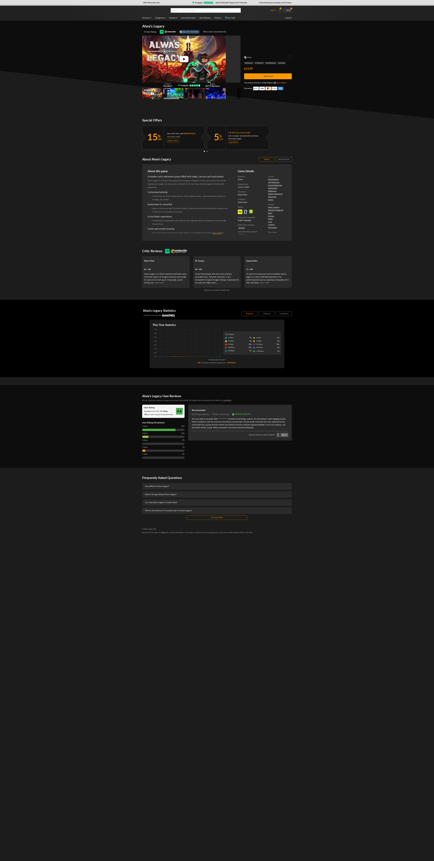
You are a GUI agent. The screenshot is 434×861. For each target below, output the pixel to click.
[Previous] (139, 137)
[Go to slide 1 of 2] (204, 151)
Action (270, 200)
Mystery (217, 18)
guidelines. (227, 400)
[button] (151, 3)
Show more (217, 234)
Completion (284, 314)
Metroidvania (249, 63)
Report (284, 435)
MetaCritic (225, 290)
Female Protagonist (275, 210)
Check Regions (282, 83)
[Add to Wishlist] (290, 57)
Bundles (172, 18)
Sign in (273, 10)
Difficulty (266, 314)
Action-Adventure (275, 194)
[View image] (152, 93)
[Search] (238, 10)
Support (288, 18)
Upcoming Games (188, 18)
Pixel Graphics (274, 207)
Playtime (249, 314)
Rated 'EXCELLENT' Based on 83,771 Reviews (231, 3)
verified (241, 228)
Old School (272, 228)
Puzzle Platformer (271, 63)
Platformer (272, 191)
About (266, 159)
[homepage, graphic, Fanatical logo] (154, 10)
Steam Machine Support (247, 232)
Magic (270, 219)
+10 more (247, 220)
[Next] (272, 137)
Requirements (283, 159)
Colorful (271, 225)
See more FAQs (217, 517)
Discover (146, 18)
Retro (270, 213)
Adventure (272, 197)
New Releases (205, 18)
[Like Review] (278, 435)
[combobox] (219, 10)
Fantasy (271, 216)
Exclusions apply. (173, 136)
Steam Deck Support (246, 225)
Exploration (281, 63)
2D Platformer (259, 63)
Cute (270, 222)
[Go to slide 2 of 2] (207, 151)
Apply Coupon (173, 141)
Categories (159, 18)
